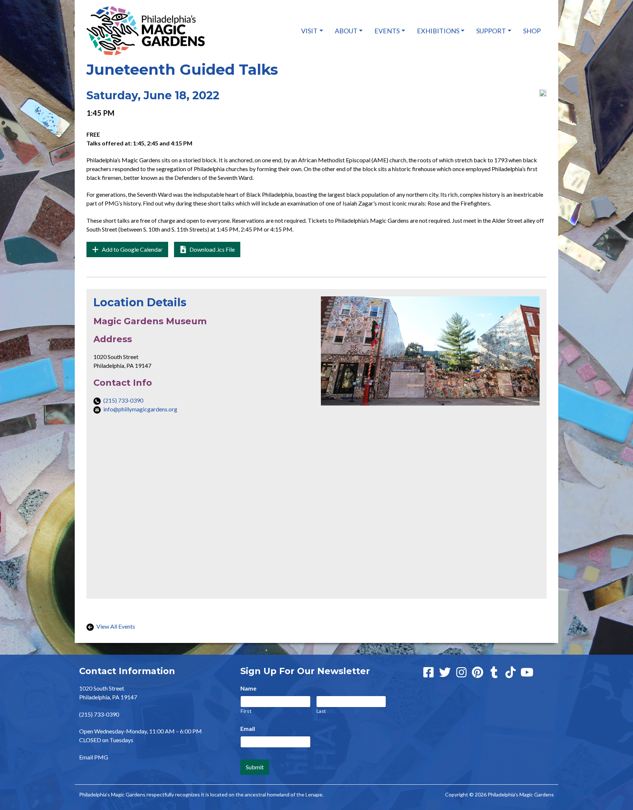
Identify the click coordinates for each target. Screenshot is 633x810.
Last (321, 711)
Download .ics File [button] (211, 249)
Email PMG (93, 757)
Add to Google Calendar (134, 251)
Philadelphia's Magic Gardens (521, 794)
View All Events (115, 626)
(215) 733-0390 (123, 400)
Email (247, 728)
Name (248, 688)
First (246, 711)
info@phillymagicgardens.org (140, 409)
